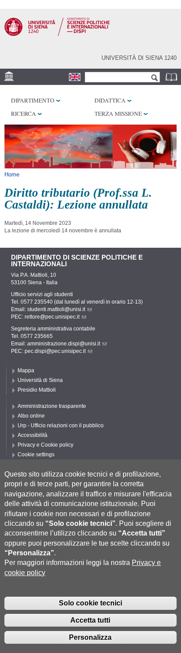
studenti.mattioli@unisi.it (56, 309)
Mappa (26, 370)
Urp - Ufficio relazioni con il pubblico (61, 425)
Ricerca (23, 113)
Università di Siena (40, 380)
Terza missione (118, 113)
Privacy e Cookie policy (45, 445)
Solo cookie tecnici (90, 603)
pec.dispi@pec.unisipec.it (55, 351)
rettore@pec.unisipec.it (52, 317)
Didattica (110, 100)
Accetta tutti (90, 620)
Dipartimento (32, 100)
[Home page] (57, 34)
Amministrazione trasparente (52, 406)
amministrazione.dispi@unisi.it (63, 344)
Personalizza (90, 637)
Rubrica (172, 77)
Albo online (31, 416)
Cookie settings (36, 454)
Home (11, 174)
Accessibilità (32, 435)
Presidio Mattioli (37, 390)
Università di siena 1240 (139, 58)
